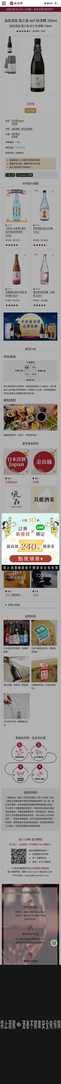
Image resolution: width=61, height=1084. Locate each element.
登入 (56, 3)
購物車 (50, 3)
